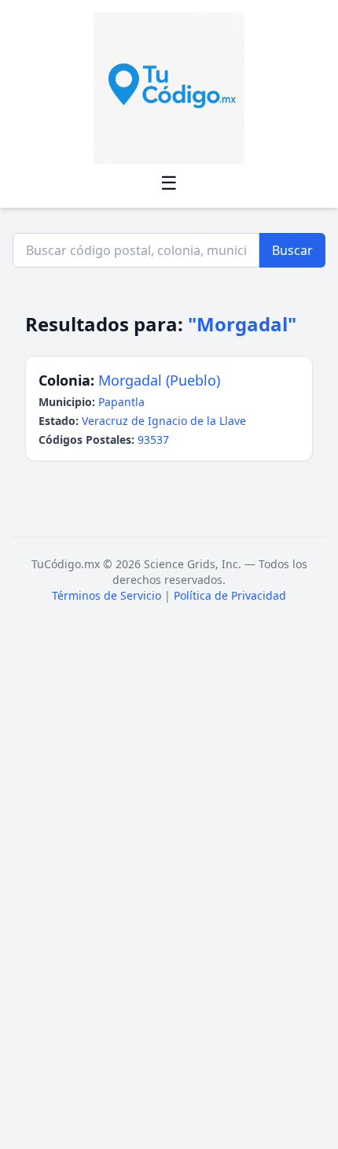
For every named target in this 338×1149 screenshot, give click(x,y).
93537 (153, 439)
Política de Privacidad (230, 595)
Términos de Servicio (106, 595)
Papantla (121, 401)
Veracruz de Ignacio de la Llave (164, 420)
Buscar (292, 250)
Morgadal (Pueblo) (159, 380)
